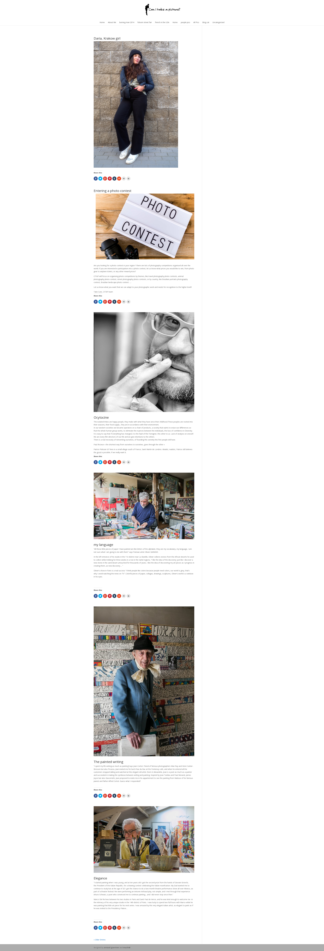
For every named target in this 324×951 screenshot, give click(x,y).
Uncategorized (218, 22)
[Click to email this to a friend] (124, 179)
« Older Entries (100, 939)
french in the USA (162, 22)
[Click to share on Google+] (105, 179)
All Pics (196, 22)
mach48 (126, 947)
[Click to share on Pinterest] (110, 179)
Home (102, 22)
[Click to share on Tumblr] (114, 179)
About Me (112, 22)
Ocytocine (101, 417)
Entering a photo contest (112, 190)
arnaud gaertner (111, 947)
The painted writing (108, 761)
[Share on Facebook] (96, 179)
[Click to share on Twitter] (100, 179)
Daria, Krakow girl (107, 38)
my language (103, 544)
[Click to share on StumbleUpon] (119, 179)
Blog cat (205, 22)
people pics (185, 22)
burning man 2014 (126, 22)
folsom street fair (144, 22)
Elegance (100, 878)
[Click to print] (128, 179)
